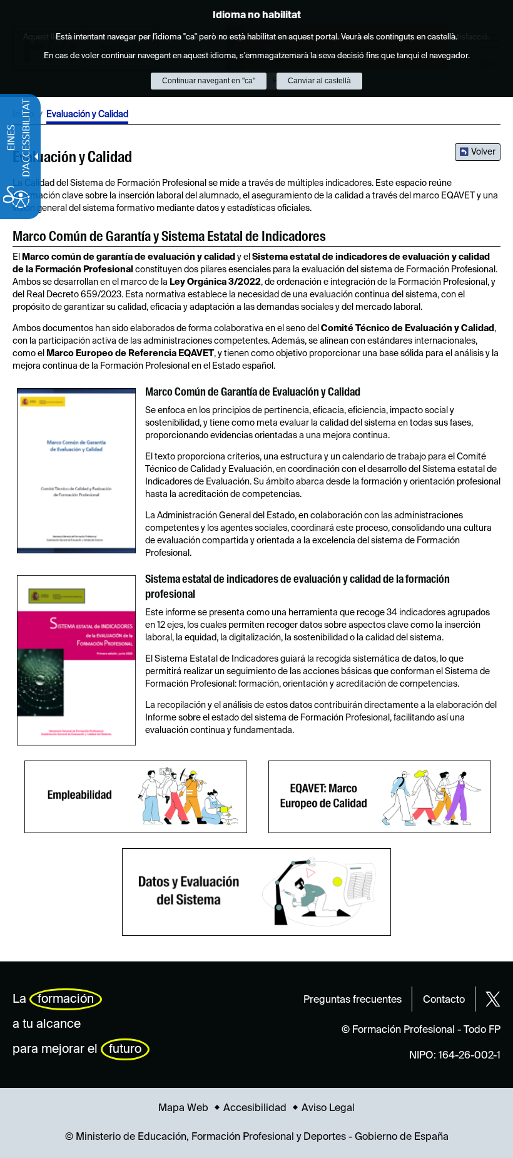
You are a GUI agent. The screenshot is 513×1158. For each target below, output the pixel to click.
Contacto (444, 1000)
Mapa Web (183, 1109)
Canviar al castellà (319, 80)
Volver (483, 152)
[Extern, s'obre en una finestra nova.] (76, 471)
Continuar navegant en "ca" (208, 80)
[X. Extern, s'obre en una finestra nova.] (492, 999)
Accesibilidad (255, 1109)
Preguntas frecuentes (352, 1000)
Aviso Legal (328, 1109)
